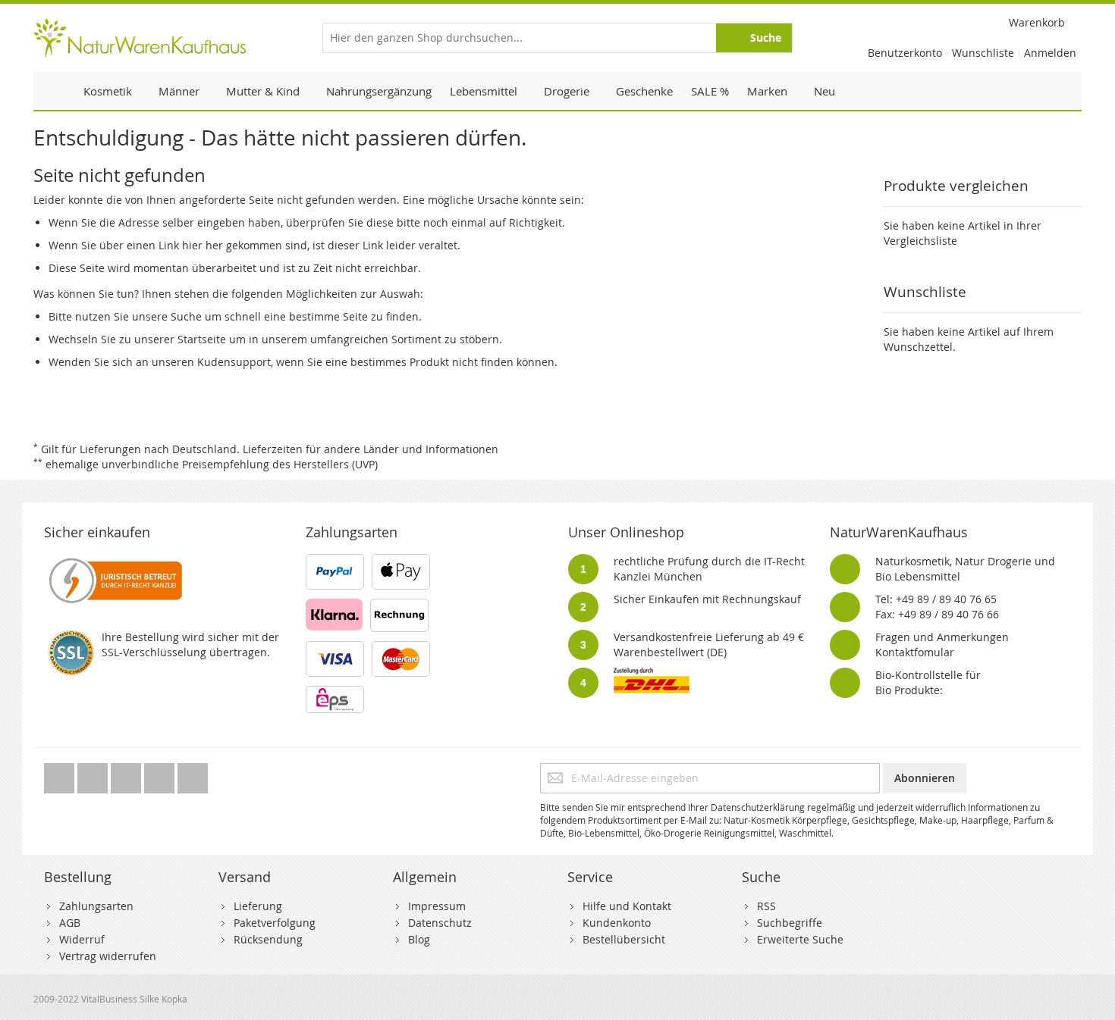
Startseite (201, 339)
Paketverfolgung (275, 922)
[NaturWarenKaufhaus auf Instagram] (160, 774)
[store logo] (139, 38)
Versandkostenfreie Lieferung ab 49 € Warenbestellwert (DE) (709, 644)
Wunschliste (983, 52)
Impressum (437, 906)
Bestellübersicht (624, 939)
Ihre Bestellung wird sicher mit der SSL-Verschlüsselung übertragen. (190, 644)
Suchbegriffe (789, 922)
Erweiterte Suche (800, 939)
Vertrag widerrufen (107, 956)
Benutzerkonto (905, 52)
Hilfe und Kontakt (627, 906)
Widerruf (82, 939)
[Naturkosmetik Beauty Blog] (192, 774)
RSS (766, 906)
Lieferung (258, 906)
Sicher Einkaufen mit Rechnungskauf (707, 599)
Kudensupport (234, 362)
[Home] (53, 91)
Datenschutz (440, 922)
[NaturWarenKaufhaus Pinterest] (127, 774)
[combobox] (557, 38)
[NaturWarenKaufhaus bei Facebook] (94, 774)
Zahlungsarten (96, 906)
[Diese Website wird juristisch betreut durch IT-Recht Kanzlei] (114, 561)
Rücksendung (268, 939)
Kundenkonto (617, 922)
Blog (419, 939)
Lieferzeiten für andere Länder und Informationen (370, 449)
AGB (69, 922)
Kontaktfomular (914, 652)
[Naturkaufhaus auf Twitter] (60, 774)
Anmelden (1050, 52)
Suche (186, 316)
